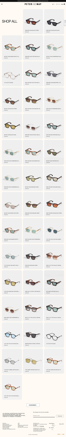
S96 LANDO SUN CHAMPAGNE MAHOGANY (12, 317)
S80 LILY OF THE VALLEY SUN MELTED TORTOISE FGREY (33, 317)
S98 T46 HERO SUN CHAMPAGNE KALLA (33, 239)
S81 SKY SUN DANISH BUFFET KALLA (12, 56)
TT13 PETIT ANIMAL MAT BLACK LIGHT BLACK (12, 369)
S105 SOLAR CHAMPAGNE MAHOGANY (54, 108)
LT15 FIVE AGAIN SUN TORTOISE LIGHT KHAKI (12, 291)
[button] (2, 4)
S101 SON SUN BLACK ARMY (31, 265)
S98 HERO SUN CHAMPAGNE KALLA (12, 187)
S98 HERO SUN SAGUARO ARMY (32, 213)
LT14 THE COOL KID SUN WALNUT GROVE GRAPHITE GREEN (12, 395)
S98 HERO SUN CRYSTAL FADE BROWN (33, 134)
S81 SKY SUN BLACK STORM (10, 108)
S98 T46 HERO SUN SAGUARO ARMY (33, 108)
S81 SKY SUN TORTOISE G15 (52, 160)
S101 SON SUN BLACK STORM (52, 421)
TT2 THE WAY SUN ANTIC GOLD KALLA (12, 265)
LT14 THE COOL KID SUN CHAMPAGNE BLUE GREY (54, 239)
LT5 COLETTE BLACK (50, 343)
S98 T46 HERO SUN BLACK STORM (54, 213)
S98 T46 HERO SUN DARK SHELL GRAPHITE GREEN (54, 187)
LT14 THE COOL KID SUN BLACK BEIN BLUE (12, 343)
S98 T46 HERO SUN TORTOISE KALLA (33, 82)
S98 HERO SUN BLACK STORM (32, 30)
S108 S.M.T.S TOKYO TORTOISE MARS (33, 291)
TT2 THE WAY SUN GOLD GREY (53, 395)
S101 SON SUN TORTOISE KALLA (53, 134)
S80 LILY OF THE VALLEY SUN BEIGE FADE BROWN (54, 265)
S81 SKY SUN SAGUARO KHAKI (32, 187)
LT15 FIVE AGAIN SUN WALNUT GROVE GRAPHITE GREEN (54, 369)
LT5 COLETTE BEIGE (8, 82)
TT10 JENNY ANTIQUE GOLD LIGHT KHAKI (33, 369)
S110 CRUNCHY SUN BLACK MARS (32, 395)
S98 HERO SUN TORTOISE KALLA (32, 56)
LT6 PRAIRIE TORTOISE (9, 421)
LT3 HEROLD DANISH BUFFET (31, 421)
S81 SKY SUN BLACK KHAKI (10, 134)
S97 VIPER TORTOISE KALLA (52, 291)
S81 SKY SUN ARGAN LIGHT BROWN (12, 213)
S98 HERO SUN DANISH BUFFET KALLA (12, 239)
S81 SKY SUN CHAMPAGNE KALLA (53, 56)
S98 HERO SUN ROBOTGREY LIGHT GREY (54, 82)
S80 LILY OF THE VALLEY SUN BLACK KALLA (54, 317)
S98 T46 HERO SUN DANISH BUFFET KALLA (33, 160)
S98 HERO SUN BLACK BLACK (52, 30)
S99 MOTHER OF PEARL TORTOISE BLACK (33, 343)
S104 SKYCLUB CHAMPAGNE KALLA (12, 160)
